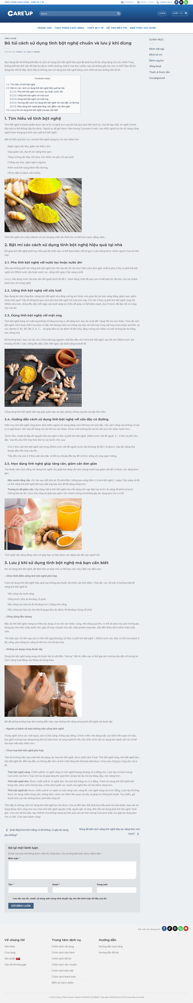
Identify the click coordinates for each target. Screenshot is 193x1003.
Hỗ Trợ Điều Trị (116, 28)
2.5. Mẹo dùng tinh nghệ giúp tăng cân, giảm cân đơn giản (40, 106)
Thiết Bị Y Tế (95, 28)
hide (48, 78)
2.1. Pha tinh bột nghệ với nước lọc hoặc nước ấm (36, 91)
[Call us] (186, 2)
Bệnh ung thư (156, 60)
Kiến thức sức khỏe (143, 28)
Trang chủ (44, 28)
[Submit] (118, 13)
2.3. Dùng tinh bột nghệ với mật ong (29, 99)
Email (55, 884)
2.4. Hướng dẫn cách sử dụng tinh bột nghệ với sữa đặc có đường (44, 102)
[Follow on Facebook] (176, 2)
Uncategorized (157, 78)
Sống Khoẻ (10, 38)
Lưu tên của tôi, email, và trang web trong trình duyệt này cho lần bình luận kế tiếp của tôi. (60, 898)
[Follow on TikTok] (169, 928)
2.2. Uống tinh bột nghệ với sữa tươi (29, 95)
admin (37, 52)
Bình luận (14, 858)
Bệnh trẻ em (155, 54)
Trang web (102, 884)
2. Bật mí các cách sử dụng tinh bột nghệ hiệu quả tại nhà (35, 88)
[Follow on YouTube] (186, 928)
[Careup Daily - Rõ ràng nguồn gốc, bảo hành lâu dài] (20, 14)
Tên (11, 884)
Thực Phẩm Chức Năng (69, 28)
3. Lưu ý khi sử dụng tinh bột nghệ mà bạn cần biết (32, 110)
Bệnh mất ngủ (156, 49)
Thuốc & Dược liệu (159, 72)
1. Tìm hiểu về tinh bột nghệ (20, 84)
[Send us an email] (181, 2)
